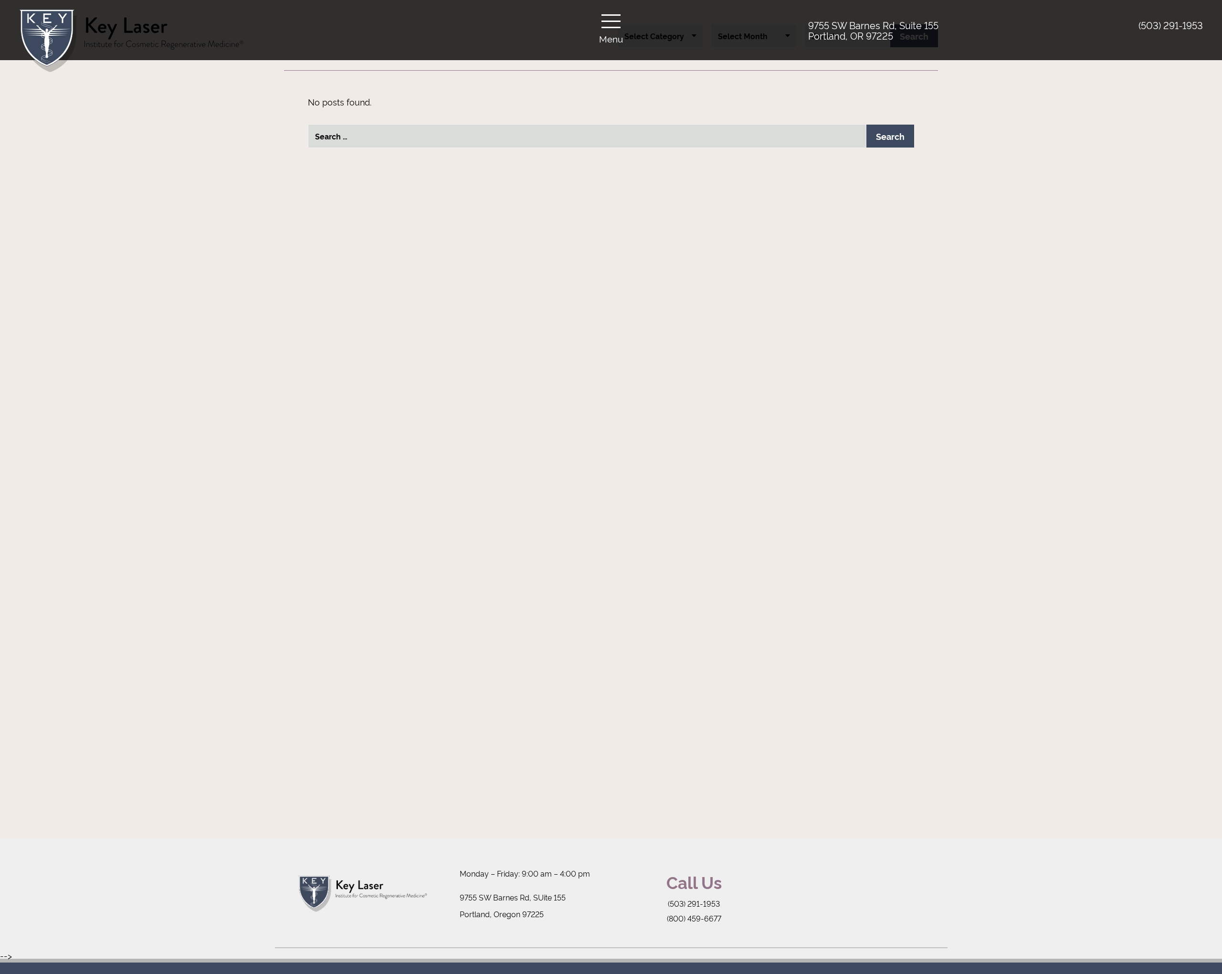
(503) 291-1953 (1170, 25)
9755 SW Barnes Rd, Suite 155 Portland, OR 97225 (873, 30)
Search (890, 136)
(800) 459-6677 (694, 918)
